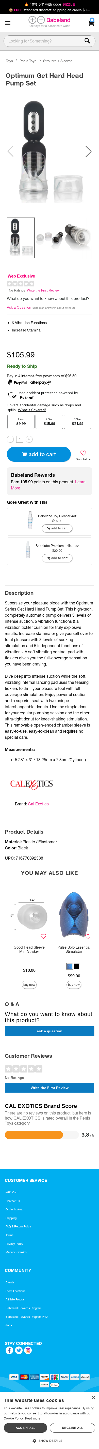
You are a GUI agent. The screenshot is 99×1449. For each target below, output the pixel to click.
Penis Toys (28, 61)
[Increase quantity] (29, 439)
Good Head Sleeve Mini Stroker (29, 949)
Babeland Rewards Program (24, 1308)
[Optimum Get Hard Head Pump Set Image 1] (49, 151)
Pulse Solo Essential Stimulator (74, 949)
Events (10, 1282)
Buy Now (29, 985)
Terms (9, 1235)
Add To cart (42, 454)
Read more (32, 1418)
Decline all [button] (72, 1428)
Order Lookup (14, 1209)
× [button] (93, 1398)
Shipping (11, 1218)
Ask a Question (19, 307)
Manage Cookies (16, 1252)
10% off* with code (49, 4)
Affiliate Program (16, 1299)
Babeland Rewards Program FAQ (27, 1316)
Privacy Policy (14, 1243)
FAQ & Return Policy (18, 1226)
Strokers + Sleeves (57, 61)
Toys (9, 61)
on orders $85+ (49, 10)
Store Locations (15, 1291)
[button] (8, 23)
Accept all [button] (26, 1428)
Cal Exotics (38, 803)
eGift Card (12, 1192)
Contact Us (13, 1201)
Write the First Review (43, 290)
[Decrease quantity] (10, 439)
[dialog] (49, 1420)
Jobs (9, 1325)
